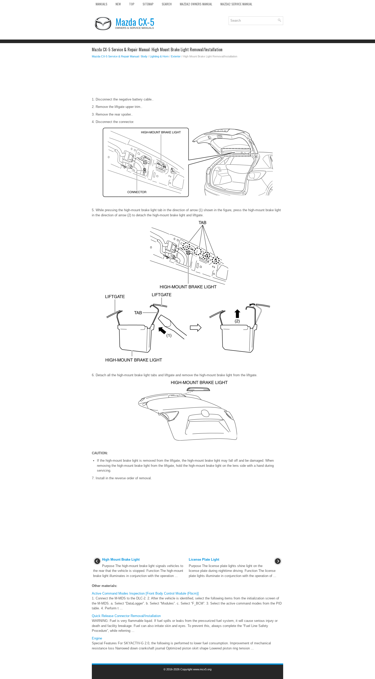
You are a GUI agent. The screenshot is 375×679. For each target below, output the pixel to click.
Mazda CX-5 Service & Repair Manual (115, 56)
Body (144, 56)
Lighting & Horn (159, 56)
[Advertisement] (187, 79)
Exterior (176, 56)
